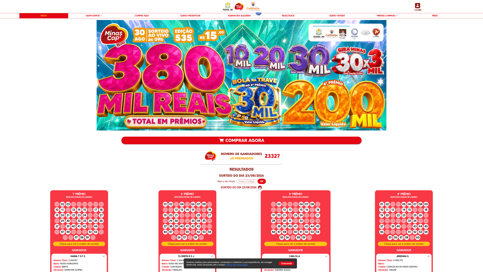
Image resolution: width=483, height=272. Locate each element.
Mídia (435, 15)
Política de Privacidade (236, 264)
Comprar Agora (244, 140)
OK (261, 181)
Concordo (286, 263)
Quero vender (337, 15)
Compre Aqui (142, 15)
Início (44, 15)
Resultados (288, 15)
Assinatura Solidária (239, 15)
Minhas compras (386, 15)
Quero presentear (190, 15)
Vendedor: (58, 270)
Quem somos (93, 15)
